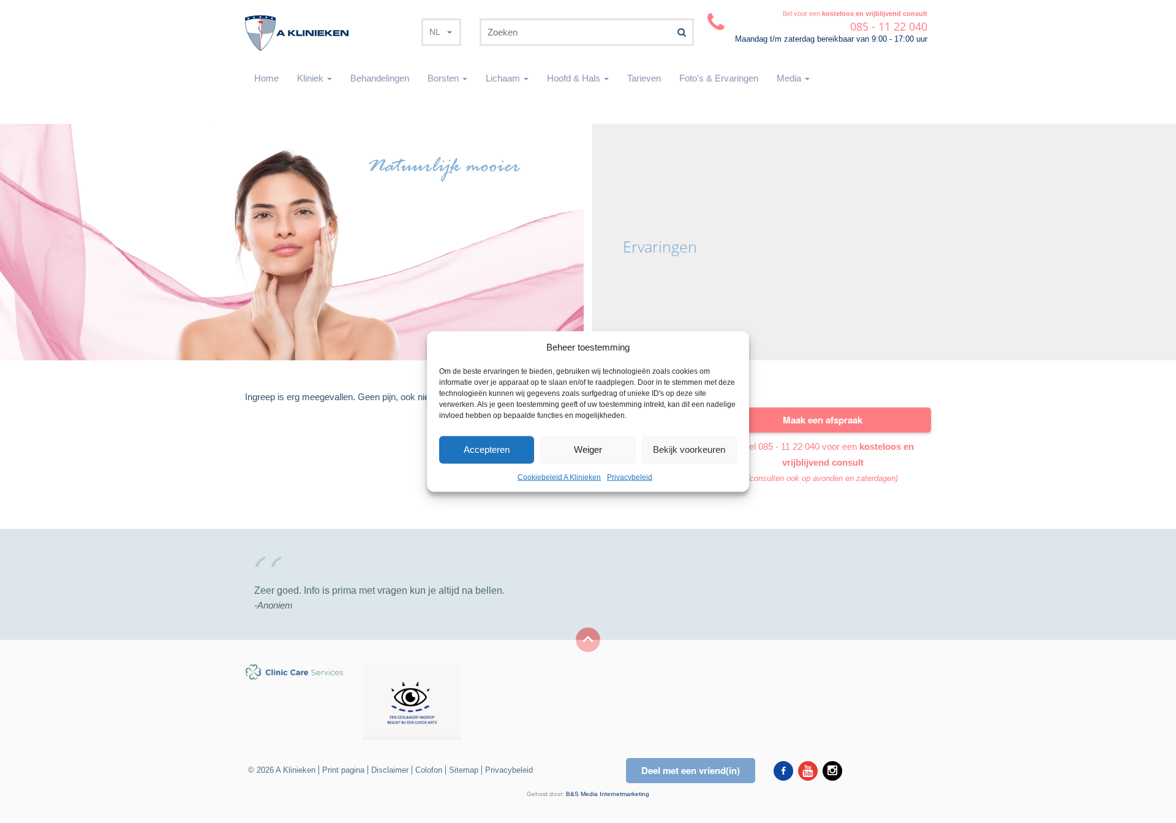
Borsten (444, 78)
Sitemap (463, 770)
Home (266, 78)
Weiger (588, 449)
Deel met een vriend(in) (690, 770)
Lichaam (504, 78)
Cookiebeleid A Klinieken (559, 477)
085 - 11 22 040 (789, 446)
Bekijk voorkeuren (689, 449)
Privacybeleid (629, 477)
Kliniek (311, 78)
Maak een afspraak (822, 420)
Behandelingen (379, 78)
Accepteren (487, 449)
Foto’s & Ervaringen (718, 78)
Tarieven (644, 78)
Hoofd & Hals (575, 78)
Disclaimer (390, 770)
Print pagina (343, 770)
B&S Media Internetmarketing (607, 794)
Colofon (428, 770)
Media (790, 78)
